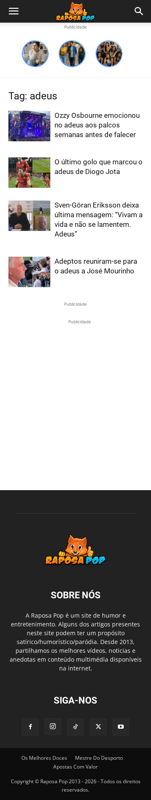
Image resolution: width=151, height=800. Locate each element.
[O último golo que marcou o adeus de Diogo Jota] (29, 172)
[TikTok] (75, 727)
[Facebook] (30, 727)
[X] (98, 727)
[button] (13, 11)
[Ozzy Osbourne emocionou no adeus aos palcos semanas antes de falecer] (29, 126)
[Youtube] (120, 727)
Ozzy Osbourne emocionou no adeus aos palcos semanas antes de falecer (97, 125)
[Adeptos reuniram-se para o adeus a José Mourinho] (29, 272)
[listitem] (35, 53)
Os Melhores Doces (44, 757)
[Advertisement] (75, 401)
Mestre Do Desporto (99, 757)
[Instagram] (52, 726)
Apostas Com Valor (75, 766)
